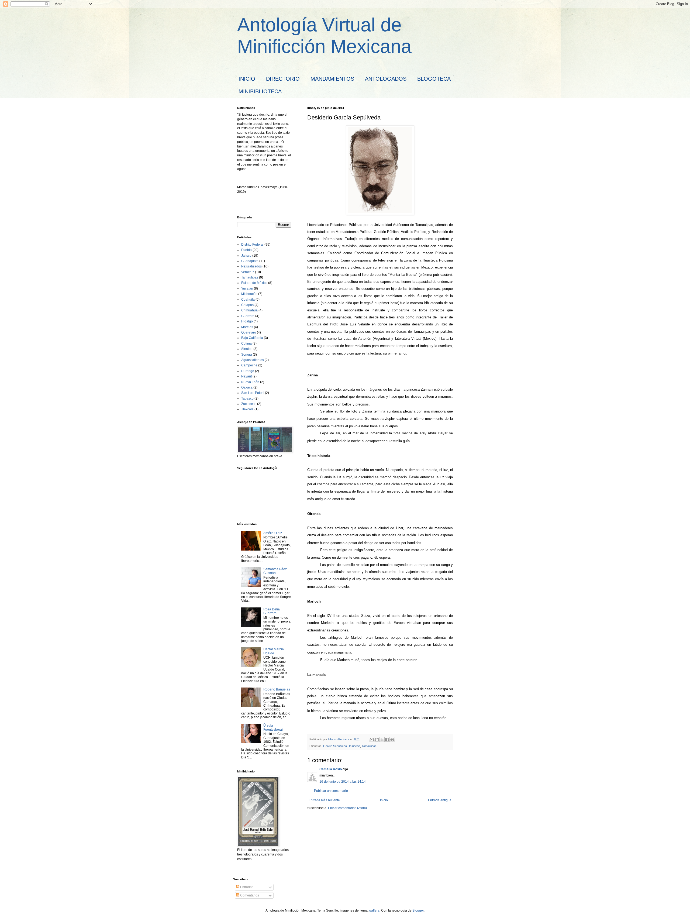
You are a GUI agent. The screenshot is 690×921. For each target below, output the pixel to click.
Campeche (249, 365)
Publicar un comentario (331, 791)
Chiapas (247, 305)
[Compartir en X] (382, 739)
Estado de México (254, 283)
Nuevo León (250, 382)
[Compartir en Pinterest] (392, 739)
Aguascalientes (252, 360)
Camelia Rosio (330, 769)
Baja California (252, 338)
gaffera (374, 910)
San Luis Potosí (252, 393)
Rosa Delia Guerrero (271, 611)
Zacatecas (248, 404)
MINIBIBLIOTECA (260, 91)
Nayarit (246, 376)
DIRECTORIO (283, 79)
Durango (247, 371)
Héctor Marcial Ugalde (274, 651)
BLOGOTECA (434, 79)
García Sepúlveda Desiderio (341, 746)
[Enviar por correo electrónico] (371, 739)
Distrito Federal (252, 244)
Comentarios (249, 895)
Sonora (246, 354)
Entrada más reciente (324, 800)
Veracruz (247, 272)
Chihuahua (249, 310)
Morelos (247, 327)
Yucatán (247, 288)
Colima (246, 343)
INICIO (247, 79)
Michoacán (249, 294)
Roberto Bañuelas (276, 689)
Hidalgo (247, 321)
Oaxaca (247, 387)
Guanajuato (249, 261)
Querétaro (248, 332)
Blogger (418, 910)
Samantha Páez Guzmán (275, 571)
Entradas (246, 887)
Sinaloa (247, 349)
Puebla (246, 250)
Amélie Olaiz (272, 533)
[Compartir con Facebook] (387, 739)
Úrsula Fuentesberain (274, 727)
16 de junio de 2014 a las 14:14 (342, 781)
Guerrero (247, 316)
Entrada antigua (439, 800)
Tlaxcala (247, 409)
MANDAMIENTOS (332, 79)
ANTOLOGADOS (385, 79)
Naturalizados (251, 266)
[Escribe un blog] (377, 739)
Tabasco (247, 398)
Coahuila (248, 299)
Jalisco (246, 255)
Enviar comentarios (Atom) (347, 808)
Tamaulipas (369, 746)
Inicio (384, 800)
